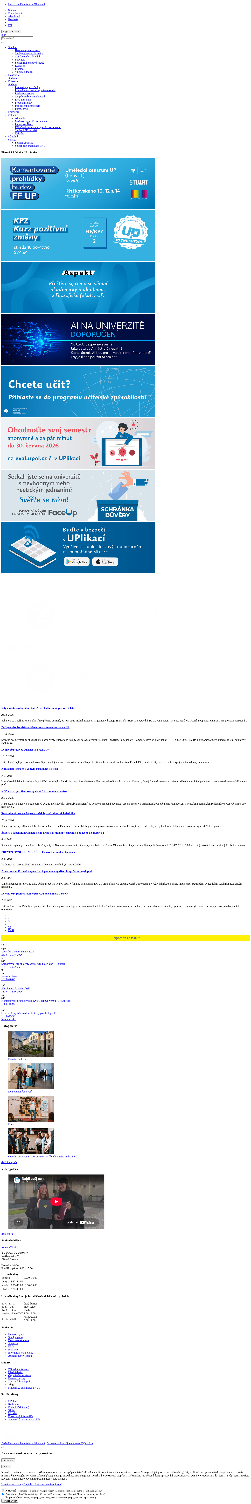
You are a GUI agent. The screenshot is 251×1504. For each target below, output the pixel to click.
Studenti (12, 10)
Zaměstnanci (15, 13)
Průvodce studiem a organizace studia (35, 90)
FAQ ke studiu (23, 99)
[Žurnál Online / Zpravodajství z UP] (98, 638)
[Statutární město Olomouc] (9, 1440)
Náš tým (19, 133)
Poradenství (21, 108)
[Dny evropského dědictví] (78, 208)
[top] (2, 1447)
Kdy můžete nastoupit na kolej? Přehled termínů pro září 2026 (37, 708)
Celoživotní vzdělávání (27, 56)
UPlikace (13, 1401)
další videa (7, 1233)
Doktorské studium (13, 76)
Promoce (20, 68)
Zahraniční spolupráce (20, 1381)
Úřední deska (15, 1372)
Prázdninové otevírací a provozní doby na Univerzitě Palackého (38, 813)
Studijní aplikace (24, 142)
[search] (2, 42)
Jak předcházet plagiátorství (30, 96)
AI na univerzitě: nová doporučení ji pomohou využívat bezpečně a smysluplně (46, 871)
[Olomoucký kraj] (13, 1431)
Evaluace (20, 65)
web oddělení (8, 1247)
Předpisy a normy (24, 93)
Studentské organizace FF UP (31, 145)
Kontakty (13, 19)
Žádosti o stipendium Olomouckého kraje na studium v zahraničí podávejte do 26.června (52, 832)
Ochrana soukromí (57, 1443)
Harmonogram (16, 1334)
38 (9, 927)
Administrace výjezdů (20, 1355)
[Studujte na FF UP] (27, 652)
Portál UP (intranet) (18, 1407)
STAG (11, 1410)
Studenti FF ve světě (26, 130)
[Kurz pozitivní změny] (78, 260)
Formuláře (13, 111)
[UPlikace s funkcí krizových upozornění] (78, 572)
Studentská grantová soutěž (29, 62)
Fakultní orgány (16, 1378)
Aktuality (20, 118)
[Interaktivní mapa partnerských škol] (35, 589)
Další (11, 930)
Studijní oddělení (24, 71)
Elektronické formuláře (20, 1416)
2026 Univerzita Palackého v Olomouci (23, 1443)
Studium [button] (12, 47)
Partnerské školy (24, 124)
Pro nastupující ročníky (27, 87)
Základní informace (18, 1369)
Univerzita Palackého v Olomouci (26, 4)
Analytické (11, 1494)
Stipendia (20, 59)
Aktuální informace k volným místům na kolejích (29, 768)
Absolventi (14, 16)
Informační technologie (27, 105)
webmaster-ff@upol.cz (80, 1443)
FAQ (11, 1346)
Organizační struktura (19, 1375)
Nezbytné (10, 1490)
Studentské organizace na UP (24, 1419)
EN (10, 25)
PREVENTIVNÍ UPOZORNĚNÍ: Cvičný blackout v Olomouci (38, 852)
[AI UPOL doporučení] (78, 364)
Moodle (12, 1413)
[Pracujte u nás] (98, 701)
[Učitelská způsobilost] (78, 416)
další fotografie (9, 1162)
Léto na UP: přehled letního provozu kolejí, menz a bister (34, 893)
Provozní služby (23, 102)
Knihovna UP (15, 1404)
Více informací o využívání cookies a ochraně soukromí (31, 1484)
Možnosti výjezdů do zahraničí (31, 121)
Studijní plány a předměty (29, 53)
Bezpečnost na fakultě (125, 938)
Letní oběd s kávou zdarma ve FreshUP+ (25, 749)
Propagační (11, 1497)
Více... (6, 1466)
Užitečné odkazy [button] (13, 138)
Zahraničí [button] (13, 115)
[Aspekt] (78, 312)
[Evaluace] (78, 468)
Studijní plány (15, 1337)
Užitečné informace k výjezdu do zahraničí (38, 127)
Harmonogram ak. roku (27, 50)
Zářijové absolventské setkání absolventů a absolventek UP (35, 727)
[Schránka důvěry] (78, 520)
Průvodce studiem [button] (13, 83)
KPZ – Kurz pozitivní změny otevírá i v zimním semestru (34, 791)
